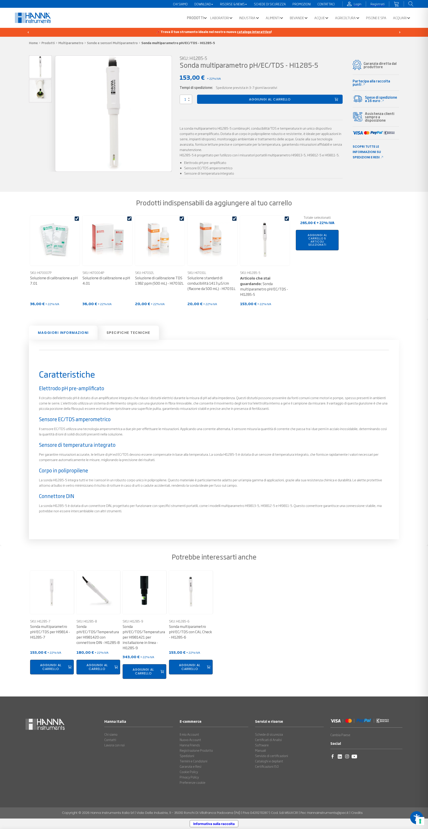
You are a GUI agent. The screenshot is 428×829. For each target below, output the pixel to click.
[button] (196, 18)
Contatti (110, 739)
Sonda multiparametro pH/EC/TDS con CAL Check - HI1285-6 (190, 632)
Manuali (260, 750)
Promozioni (301, 4)
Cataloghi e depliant (269, 761)
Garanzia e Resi (190, 766)
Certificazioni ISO (267, 766)
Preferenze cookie (192, 782)
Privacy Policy (189, 777)
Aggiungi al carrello (270, 99)
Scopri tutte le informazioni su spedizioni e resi (367, 151)
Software (262, 745)
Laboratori (219, 17)
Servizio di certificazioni (271, 755)
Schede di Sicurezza (270, 4)
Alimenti (273, 17)
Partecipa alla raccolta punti (371, 83)
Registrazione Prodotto (196, 750)
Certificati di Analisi (268, 739)
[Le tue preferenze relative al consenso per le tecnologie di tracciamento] (420, 821)
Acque (319, 17)
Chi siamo (110, 734)
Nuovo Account (190, 739)
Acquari (400, 17)
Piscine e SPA (376, 17)
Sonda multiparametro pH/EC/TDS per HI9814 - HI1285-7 (50, 632)
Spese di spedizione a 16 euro (381, 99)
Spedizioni (187, 755)
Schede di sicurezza (269, 734)
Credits (357, 812)
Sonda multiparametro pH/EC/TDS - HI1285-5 (264, 286)
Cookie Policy (189, 772)
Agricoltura (345, 17)
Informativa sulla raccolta (214, 824)
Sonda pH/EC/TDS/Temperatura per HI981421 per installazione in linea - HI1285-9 (144, 637)
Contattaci (326, 4)
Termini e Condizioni (193, 761)
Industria (247, 17)
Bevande (297, 17)
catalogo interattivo (254, 31)
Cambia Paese (340, 735)
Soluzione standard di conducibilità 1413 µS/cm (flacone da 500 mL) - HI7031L (211, 283)
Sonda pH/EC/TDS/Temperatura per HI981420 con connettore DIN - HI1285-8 (98, 634)
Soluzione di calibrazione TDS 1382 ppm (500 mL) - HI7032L (159, 280)
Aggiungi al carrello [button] (51, 667)
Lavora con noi (114, 745)
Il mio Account (189, 734)
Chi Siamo (180, 4)
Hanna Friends (190, 745)
